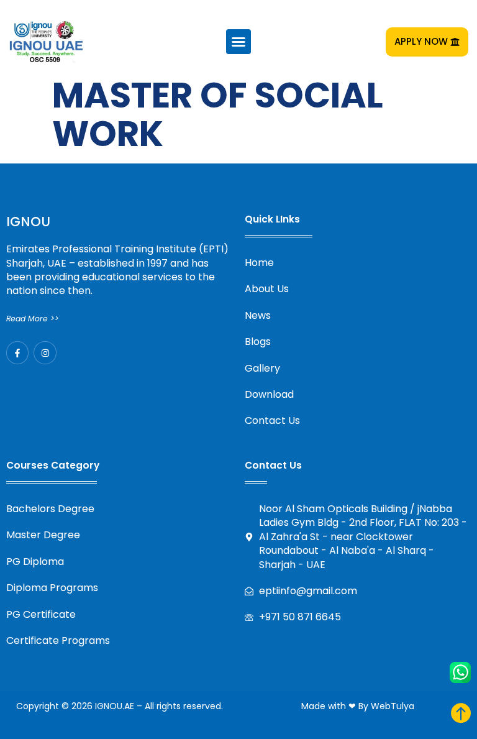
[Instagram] (45, 352)
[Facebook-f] (17, 352)
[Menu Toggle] (238, 41)
